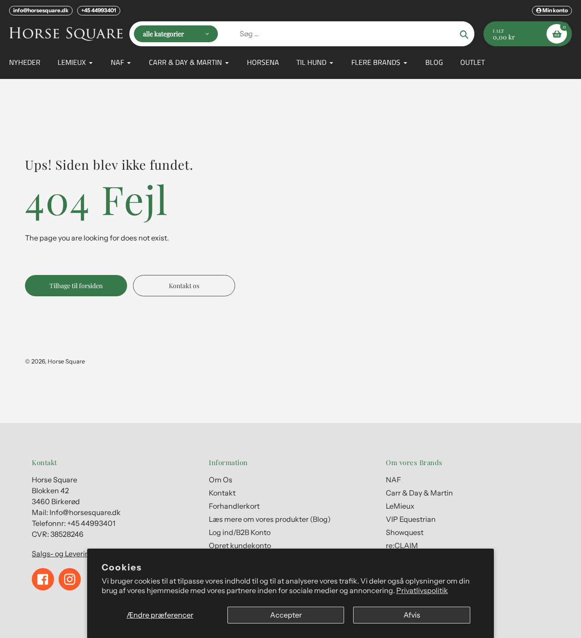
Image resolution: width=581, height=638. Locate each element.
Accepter (286, 614)
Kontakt (222, 492)
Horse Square (66, 361)
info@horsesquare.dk (41, 10)
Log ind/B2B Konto (240, 532)
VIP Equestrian (411, 519)
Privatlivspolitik (422, 590)
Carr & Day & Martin (419, 492)
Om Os (220, 479)
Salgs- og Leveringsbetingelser (84, 553)
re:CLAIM (402, 545)
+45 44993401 (98, 10)
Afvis (412, 614)
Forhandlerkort (234, 505)
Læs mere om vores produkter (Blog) (270, 519)
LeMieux (400, 505)
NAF (393, 479)
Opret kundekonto (240, 545)
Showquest (404, 532)
